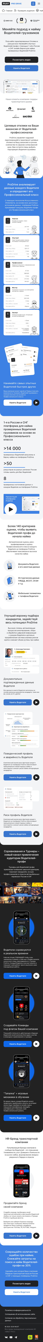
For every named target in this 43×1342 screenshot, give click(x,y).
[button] (21, 504)
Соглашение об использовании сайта (20, 1314)
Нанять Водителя (21, 68)
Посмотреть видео (22, 60)
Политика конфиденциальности (18, 1310)
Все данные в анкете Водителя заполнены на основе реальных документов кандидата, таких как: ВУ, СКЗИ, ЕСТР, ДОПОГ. (21, 692)
